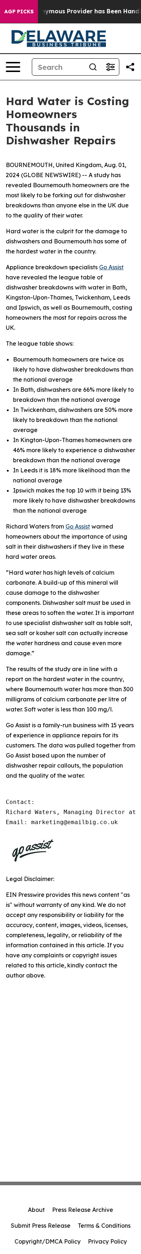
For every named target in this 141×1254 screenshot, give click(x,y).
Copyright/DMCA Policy (47, 1241)
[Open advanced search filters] (110, 67)
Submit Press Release (40, 1225)
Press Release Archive (82, 1209)
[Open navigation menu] (13, 67)
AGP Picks (19, 11)
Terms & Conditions (104, 1225)
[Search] (93, 67)
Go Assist (111, 267)
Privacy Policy (107, 1241)
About (36, 1209)
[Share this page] (130, 67)
